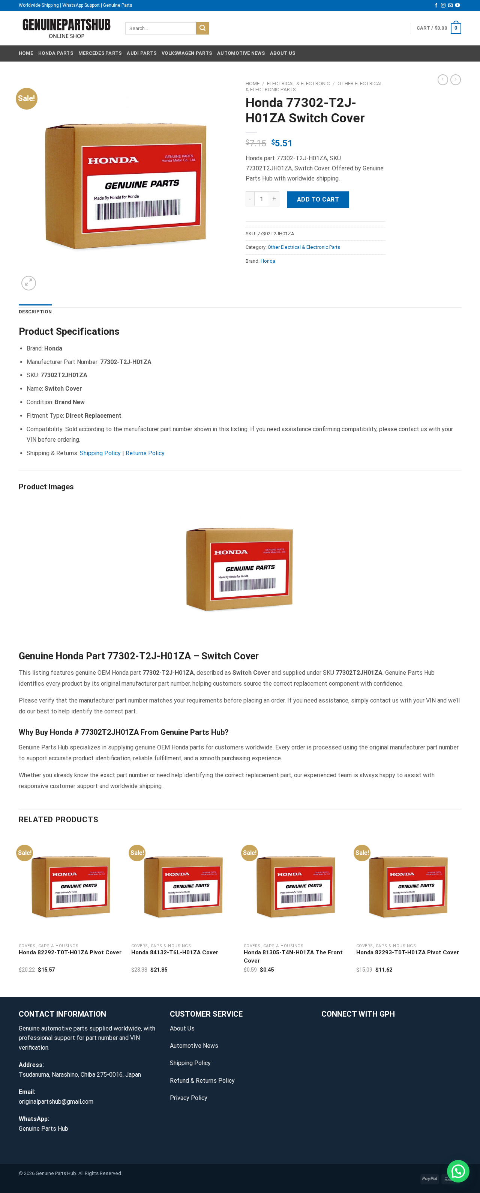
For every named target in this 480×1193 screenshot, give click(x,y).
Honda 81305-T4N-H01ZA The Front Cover (293, 956)
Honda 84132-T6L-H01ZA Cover (174, 952)
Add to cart (318, 199)
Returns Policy (145, 453)
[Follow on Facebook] (436, 5)
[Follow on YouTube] (457, 5)
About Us (182, 1028)
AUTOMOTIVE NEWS (241, 53)
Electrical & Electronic (298, 83)
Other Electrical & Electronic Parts (304, 247)
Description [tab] (35, 311)
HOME (26, 53)
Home (253, 83)
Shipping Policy (100, 453)
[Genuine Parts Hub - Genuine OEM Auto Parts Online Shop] (66, 28)
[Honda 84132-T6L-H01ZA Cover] (183, 886)
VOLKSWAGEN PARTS (187, 53)
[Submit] (202, 28)
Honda (268, 261)
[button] (458, 1171)
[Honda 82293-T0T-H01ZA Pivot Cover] (408, 886)
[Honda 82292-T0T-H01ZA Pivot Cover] (71, 886)
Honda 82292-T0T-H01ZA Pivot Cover (70, 952)
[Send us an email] (450, 5)
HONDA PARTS (55, 53)
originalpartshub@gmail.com (56, 1101)
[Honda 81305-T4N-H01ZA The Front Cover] (296, 886)
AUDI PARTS (141, 53)
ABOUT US (282, 53)
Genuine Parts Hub (43, 1128)
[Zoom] (28, 283)
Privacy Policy (188, 1097)
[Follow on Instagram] (443, 5)
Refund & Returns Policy (202, 1080)
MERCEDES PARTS (100, 53)
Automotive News (194, 1045)
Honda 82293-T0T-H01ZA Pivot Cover (407, 952)
